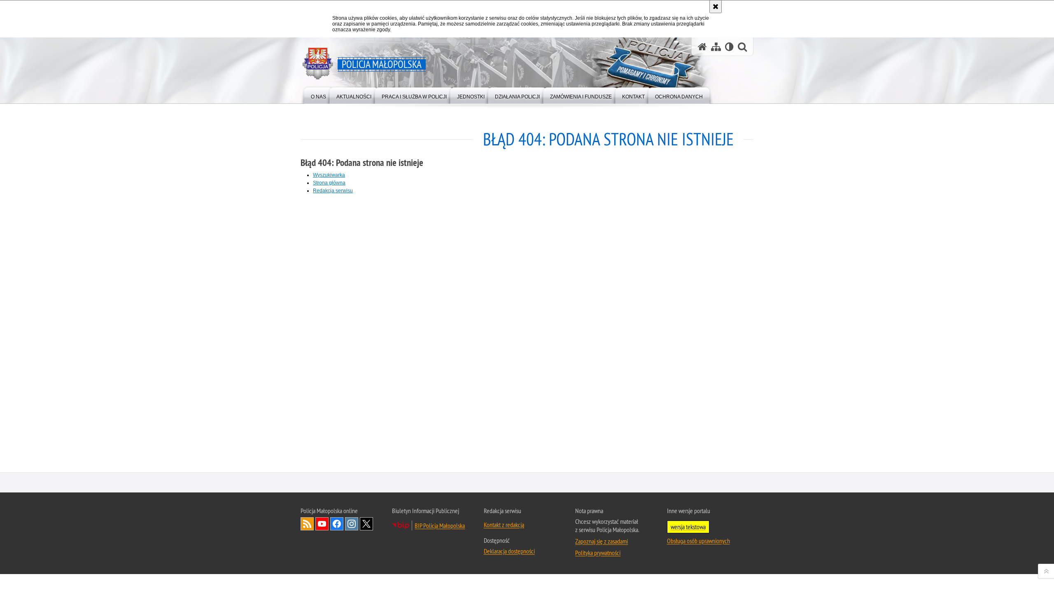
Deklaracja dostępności (509, 551)
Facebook (336, 523)
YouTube (322, 523)
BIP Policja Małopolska (440, 525)
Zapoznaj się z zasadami (601, 541)
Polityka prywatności (597, 553)
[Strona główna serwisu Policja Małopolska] (702, 47)
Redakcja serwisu (333, 191)
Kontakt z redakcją (504, 525)
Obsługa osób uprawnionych (698, 541)
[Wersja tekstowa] (729, 47)
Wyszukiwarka (329, 175)
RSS (307, 523)
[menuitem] (318, 95)
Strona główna (329, 183)
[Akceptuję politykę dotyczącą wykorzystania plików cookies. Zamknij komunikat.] (715, 6)
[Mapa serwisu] (716, 47)
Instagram (351, 523)
